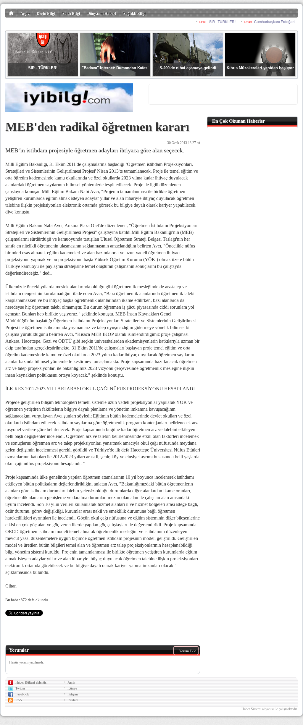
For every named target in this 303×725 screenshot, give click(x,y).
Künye (72, 688)
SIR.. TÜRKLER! (42, 68)
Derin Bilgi (46, 13)
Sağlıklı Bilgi (134, 13)
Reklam (72, 700)
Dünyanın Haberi (101, 13)
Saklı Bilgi (71, 13)
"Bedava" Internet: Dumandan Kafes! (115, 68)
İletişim (72, 694)
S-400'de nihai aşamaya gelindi (187, 68)
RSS (18, 700)
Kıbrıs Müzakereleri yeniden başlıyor (260, 68)
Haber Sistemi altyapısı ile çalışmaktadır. (269, 709)
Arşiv (25, 13)
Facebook (22, 694)
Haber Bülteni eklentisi (31, 682)
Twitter (20, 688)
